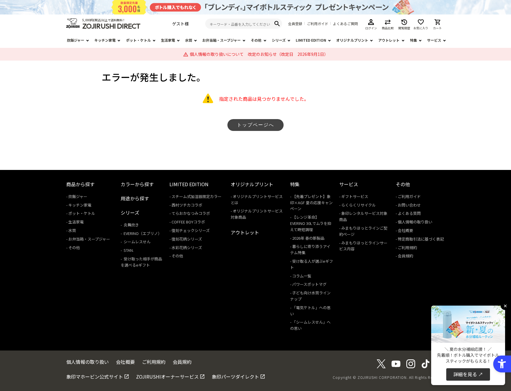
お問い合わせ (409, 205)
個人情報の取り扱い (415, 222)
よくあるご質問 (345, 23)
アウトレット (389, 40)
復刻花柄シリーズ (187, 239)
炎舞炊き (131, 225)
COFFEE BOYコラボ (188, 222)
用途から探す (135, 198)
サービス (434, 40)
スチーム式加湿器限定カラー (196, 196)
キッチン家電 (105, 40)
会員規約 (405, 256)
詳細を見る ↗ (468, 374)
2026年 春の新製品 (308, 238)
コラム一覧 (301, 276)
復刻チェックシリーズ (191, 230)
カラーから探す (137, 184)
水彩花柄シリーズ (187, 247)
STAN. (128, 250)
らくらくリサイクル (358, 205)
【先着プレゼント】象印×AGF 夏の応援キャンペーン (311, 203)
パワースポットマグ (309, 284)
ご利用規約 (407, 247)
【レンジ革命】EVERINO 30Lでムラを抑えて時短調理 (310, 223)
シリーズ (279, 40)
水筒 (188, 40)
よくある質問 (409, 213)
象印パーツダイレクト (235, 376)
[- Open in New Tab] (381, 366)
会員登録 (295, 23)
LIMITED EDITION (311, 40)
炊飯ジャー (75, 40)
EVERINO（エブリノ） (142, 233)
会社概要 (405, 230)
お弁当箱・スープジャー (221, 40)
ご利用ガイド (317, 23)
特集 (413, 40)
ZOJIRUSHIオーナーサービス (167, 376)
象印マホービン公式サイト (94, 376)
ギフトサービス (354, 196)
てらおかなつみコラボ (191, 213)
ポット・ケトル (138, 40)
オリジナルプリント (352, 40)
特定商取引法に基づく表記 (421, 239)
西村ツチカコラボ (187, 205)
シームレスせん (137, 241)
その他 (256, 40)
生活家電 (168, 40)
